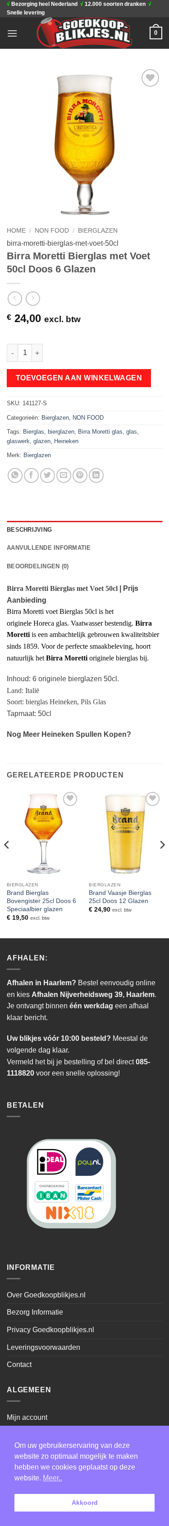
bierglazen (61, 431)
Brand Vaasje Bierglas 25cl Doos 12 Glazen (120, 896)
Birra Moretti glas (100, 431)
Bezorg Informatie (35, 1312)
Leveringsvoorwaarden (43, 1347)
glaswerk (18, 441)
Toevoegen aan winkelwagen (79, 378)
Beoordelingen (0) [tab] (38, 566)
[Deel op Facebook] (31, 475)
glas (131, 431)
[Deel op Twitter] (47, 475)
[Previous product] (33, 298)
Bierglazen (98, 230)
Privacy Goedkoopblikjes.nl (50, 1330)
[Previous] (7, 863)
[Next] (161, 863)
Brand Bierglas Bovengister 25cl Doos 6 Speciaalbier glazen (41, 900)
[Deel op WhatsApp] (15, 475)
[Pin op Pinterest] (80, 475)
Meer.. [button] (52, 1478)
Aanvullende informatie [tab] (49, 547)
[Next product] (15, 298)
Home (16, 230)
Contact (19, 1364)
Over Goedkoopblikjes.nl (46, 1295)
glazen (41, 441)
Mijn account (27, 1417)
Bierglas (33, 431)
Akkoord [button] (85, 1502)
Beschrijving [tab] (29, 529)
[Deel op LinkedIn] (96, 475)
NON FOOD (52, 230)
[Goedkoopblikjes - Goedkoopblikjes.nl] (84, 33)
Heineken (66, 441)
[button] (12, 33)
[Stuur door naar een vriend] (63, 475)
